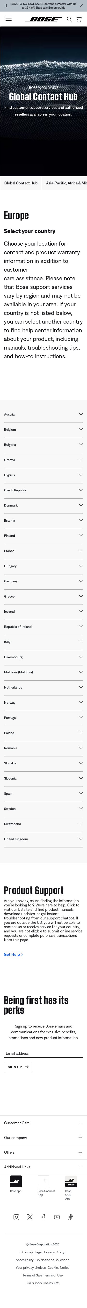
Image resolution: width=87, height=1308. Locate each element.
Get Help (12, 954)
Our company (15, 1137)
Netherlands (13, 687)
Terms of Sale (32, 1275)
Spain (8, 793)
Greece (9, 596)
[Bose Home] (43, 19)
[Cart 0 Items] (79, 19)
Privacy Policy (54, 1252)
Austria (9, 414)
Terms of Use (53, 1275)
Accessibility (25, 1260)
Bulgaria (10, 445)
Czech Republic (15, 490)
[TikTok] (70, 1217)
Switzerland (12, 824)
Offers (9, 1152)
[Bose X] (30, 1217)
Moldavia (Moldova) (18, 672)
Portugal (10, 718)
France (9, 551)
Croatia (9, 460)
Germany (11, 581)
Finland (9, 536)
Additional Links (17, 1167)
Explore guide (56, 7)
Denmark (11, 505)
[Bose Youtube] (57, 1217)
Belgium (10, 429)
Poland (9, 733)
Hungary (10, 566)
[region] (43, 6)
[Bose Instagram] (16, 1217)
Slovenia (10, 778)
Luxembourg (13, 657)
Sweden (10, 809)
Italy (7, 642)
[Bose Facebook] (43, 1217)
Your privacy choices (31, 1267)
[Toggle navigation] (8, 19)
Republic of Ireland (18, 627)
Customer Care (16, 1123)
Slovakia (10, 763)
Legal (38, 1252)
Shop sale (42, 7)
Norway (9, 702)
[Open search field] (69, 19)
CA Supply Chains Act (42, 1283)
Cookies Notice (58, 1267)
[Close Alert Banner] (81, 6)
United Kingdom (16, 839)
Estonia (9, 520)
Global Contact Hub (20, 183)
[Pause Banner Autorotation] (6, 6)
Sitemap (27, 1252)
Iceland (9, 611)
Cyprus (9, 475)
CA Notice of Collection (52, 1260)
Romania (10, 748)
